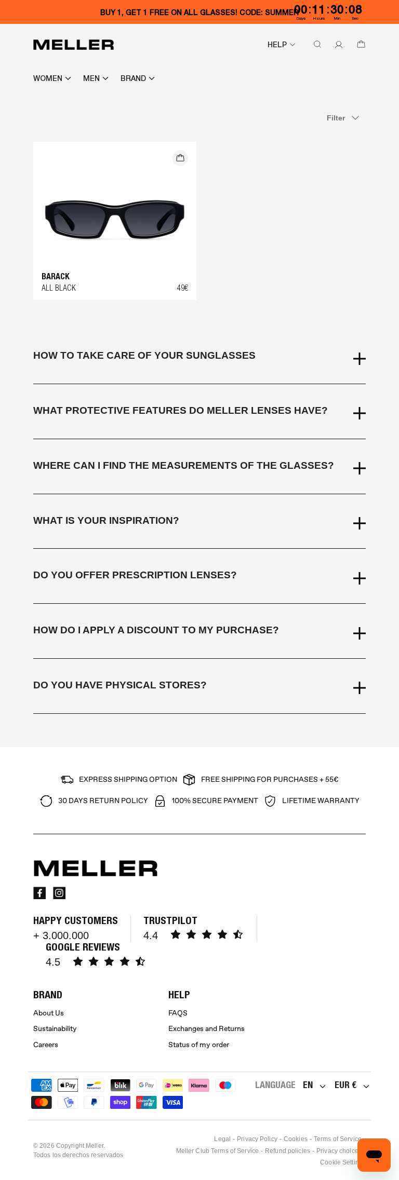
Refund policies (287, 1151)
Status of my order (198, 1044)
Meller (94, 1145)
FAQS (178, 1013)
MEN (91, 78)
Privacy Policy (257, 1139)
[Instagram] (59, 893)
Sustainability (55, 1028)
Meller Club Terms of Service (217, 1151)
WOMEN (47, 78)
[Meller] (73, 44)
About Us (48, 1013)
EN (308, 1084)
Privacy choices (339, 1151)
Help (277, 44)
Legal (222, 1139)
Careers (45, 1044)
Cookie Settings (343, 1162)
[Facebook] (39, 893)
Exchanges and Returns (206, 1028)
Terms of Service (338, 1139)
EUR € (345, 1084)
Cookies (296, 1139)
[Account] (336, 44)
